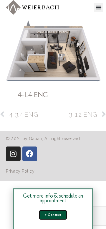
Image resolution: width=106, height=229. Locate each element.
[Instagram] (13, 154)
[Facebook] (29, 154)
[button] (98, 7)
